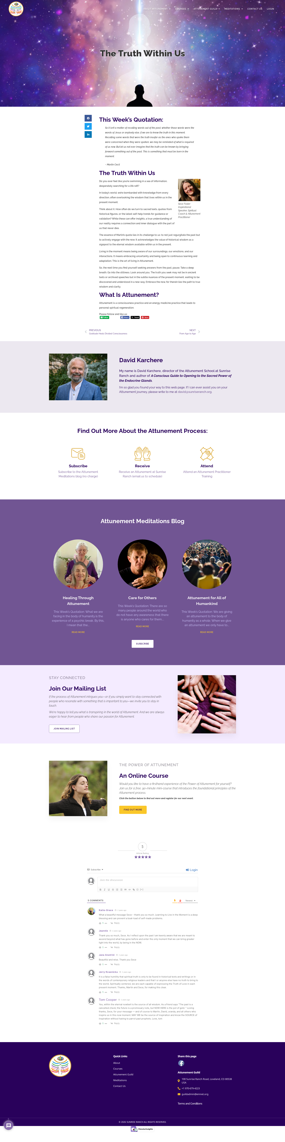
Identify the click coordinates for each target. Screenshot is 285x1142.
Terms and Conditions (190, 1103)
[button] (88, 118)
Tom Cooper (108, 1000)
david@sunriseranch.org (195, 392)
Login (270, 9)
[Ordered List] (117, 889)
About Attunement (155, 9)
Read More (78, 632)
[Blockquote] (125, 889)
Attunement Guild (205, 9)
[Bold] (100, 889)
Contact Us (254, 9)
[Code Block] (130, 889)
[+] (141, 889)
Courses (180, 9)
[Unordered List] (121, 889)
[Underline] (109, 889)
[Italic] (105, 889)
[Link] (134, 889)
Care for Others (142, 598)
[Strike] (113, 889)
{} (138, 889)
